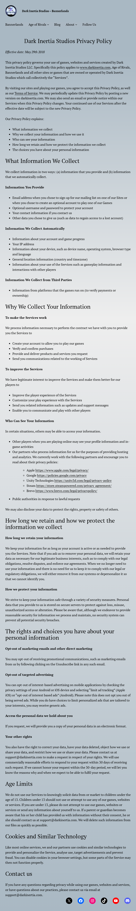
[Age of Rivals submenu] (48, 25)
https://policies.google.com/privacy (62, 475)
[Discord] (127, 901)
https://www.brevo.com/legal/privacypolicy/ (66, 491)
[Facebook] (81, 901)
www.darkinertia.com (95, 67)
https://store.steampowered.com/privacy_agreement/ (74, 485)
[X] (69, 901)
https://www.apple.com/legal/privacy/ (62, 470)
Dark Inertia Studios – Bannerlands (45, 11)
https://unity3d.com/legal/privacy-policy (83, 480)
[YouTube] (116, 901)
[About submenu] (76, 25)
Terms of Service (26, 93)
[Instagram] (92, 901)
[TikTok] (104, 901)
